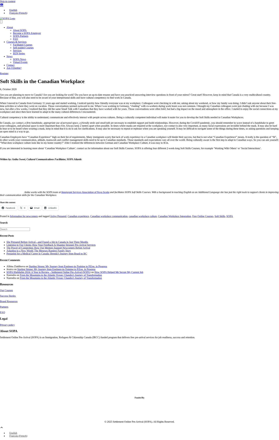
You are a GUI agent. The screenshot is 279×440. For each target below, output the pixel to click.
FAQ (15, 39)
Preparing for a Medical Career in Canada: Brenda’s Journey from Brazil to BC (46, 253)
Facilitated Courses (22, 44)
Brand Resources (8, 301)
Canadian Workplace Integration (174, 216)
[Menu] (1, 21)
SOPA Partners (20, 36)
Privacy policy (7, 325)
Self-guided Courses (23, 47)
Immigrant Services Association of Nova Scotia (85, 192)
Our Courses (6, 290)
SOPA (229, 216)
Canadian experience (78, 216)
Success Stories (8, 296)
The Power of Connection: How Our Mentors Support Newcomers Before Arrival (48, 247)
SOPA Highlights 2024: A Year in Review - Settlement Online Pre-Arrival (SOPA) (48, 272)
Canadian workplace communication (109, 216)
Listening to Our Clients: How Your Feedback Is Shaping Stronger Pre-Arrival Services (51, 245)
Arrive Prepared (58, 216)
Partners (4, 306)
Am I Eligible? (13, 68)
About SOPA (20, 30)
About (9, 27)
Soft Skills (220, 216)
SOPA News (19, 59)
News (9, 56)
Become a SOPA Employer (27, 33)
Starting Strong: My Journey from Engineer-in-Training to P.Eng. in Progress (68, 266)
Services (17, 50)
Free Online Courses (202, 216)
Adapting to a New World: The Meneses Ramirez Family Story (38, 250)
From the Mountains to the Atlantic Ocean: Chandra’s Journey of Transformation (61, 275)
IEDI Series (19, 53)
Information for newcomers (24, 216)
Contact (10, 65)
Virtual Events (20, 62)
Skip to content (7, 1)
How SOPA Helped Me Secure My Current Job (118, 272)
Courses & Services (16, 41)
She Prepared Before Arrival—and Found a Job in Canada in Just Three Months (47, 242)
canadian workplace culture (143, 216)
